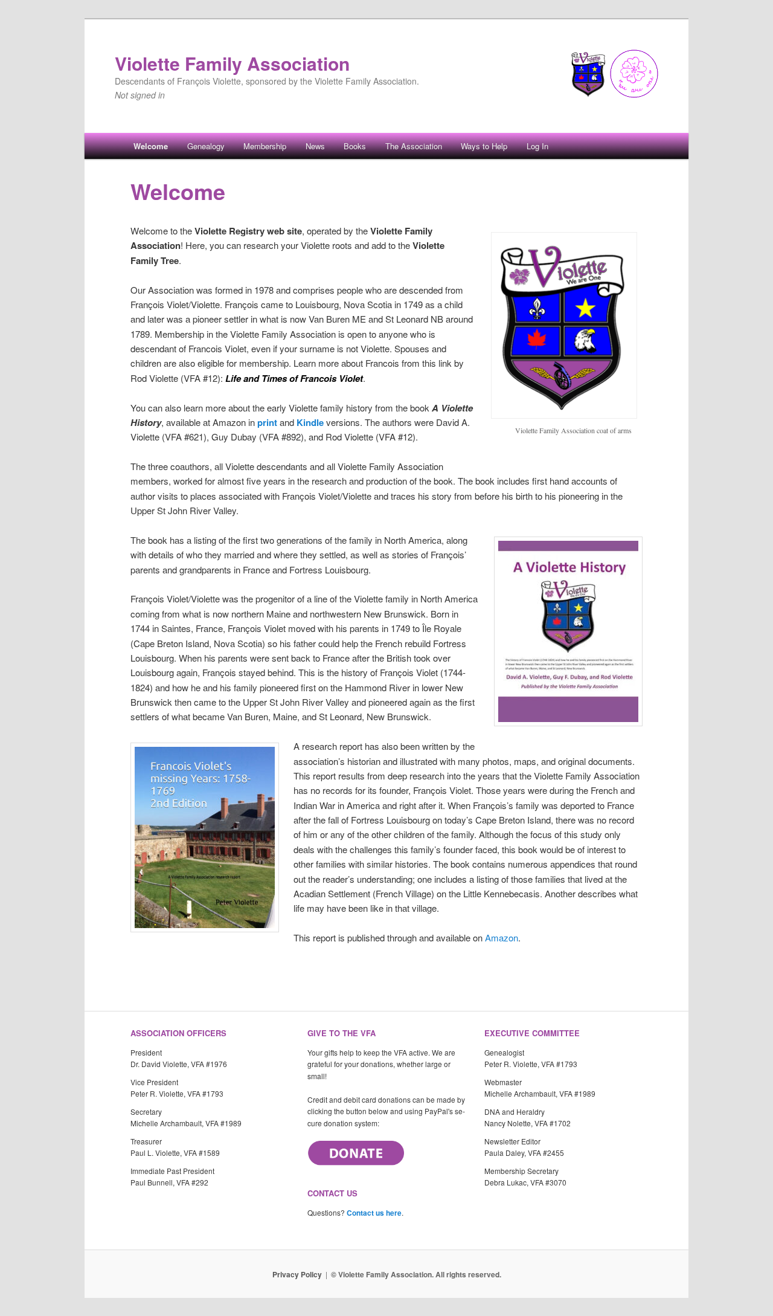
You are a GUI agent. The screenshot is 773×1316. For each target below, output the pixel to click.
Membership (264, 146)
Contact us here (374, 1212)
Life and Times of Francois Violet (294, 378)
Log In (537, 146)
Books (355, 146)
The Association (413, 146)
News (315, 146)
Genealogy (206, 146)
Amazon (501, 937)
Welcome (150, 146)
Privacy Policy (297, 1274)
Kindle (310, 422)
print (267, 422)
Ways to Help (484, 146)
